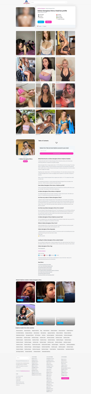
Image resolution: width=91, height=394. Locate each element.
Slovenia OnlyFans (28, 351)
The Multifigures (61, 296)
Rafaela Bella (20, 296)
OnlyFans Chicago (35, 337)
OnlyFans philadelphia (71, 344)
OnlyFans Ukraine (28, 349)
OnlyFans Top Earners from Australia (45, 269)
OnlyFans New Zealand (46, 344)
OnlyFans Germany (51, 339)
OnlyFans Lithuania (58, 342)
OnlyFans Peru (62, 344)
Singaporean (42, 248)
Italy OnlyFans (43, 332)
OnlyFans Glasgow (59, 339)
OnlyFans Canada (27, 337)
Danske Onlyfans (54, 330)
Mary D (18, 319)
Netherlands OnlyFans (20, 335)
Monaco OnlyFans (67, 332)
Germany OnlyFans (28, 332)
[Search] (66, 2)
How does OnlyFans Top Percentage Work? (46, 274)
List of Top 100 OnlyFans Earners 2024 (45, 266)
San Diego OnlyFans (20, 351)
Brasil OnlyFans (46, 330)
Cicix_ (38, 319)
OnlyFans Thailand (19, 349)
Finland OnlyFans (70, 330)
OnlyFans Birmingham (68, 335)
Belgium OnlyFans (35, 330)
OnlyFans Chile (42, 337)
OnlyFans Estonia (27, 339)
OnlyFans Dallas (66, 337)
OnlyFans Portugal (27, 346)
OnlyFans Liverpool (67, 342)
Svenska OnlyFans (37, 351)
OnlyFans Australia (59, 335)
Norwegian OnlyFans (30, 335)
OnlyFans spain (54, 346)
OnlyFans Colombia (50, 337)
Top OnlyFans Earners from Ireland (44, 264)
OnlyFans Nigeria (55, 344)
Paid (39, 248)
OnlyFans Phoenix (19, 346)
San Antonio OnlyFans (70, 349)
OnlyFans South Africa (46, 346)
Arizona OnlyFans (19, 330)
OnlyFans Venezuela (36, 349)
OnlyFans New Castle (36, 344)
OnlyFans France (43, 339)
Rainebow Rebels (41, 296)
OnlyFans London (19, 344)
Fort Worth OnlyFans (20, 332)
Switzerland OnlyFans (46, 351)
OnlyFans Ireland (43, 342)
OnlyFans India (35, 342)
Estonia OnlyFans (62, 330)
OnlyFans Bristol (19, 337)
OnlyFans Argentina (50, 335)
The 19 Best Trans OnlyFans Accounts (45, 271)
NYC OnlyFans (37, 335)
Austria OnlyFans (27, 330)
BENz (58, 319)
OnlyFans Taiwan (70, 346)
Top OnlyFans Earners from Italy (44, 273)
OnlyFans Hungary (28, 342)
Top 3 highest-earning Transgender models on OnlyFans (48, 270)
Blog (41, 330)
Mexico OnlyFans (59, 332)
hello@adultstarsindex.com (25, 370)
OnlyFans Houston (19, 342)
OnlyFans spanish (62, 346)
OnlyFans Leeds (51, 342)
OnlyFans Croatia (59, 337)
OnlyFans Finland (35, 339)
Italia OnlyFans (36, 332)
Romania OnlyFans (60, 349)
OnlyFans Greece (68, 339)
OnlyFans (43, 335)
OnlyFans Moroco (27, 344)
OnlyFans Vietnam (45, 349)
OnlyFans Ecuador (19, 339)
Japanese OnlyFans (51, 332)
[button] (41, 255)
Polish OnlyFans (53, 349)
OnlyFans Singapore (41, 8)
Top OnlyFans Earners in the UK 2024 (45, 267)
